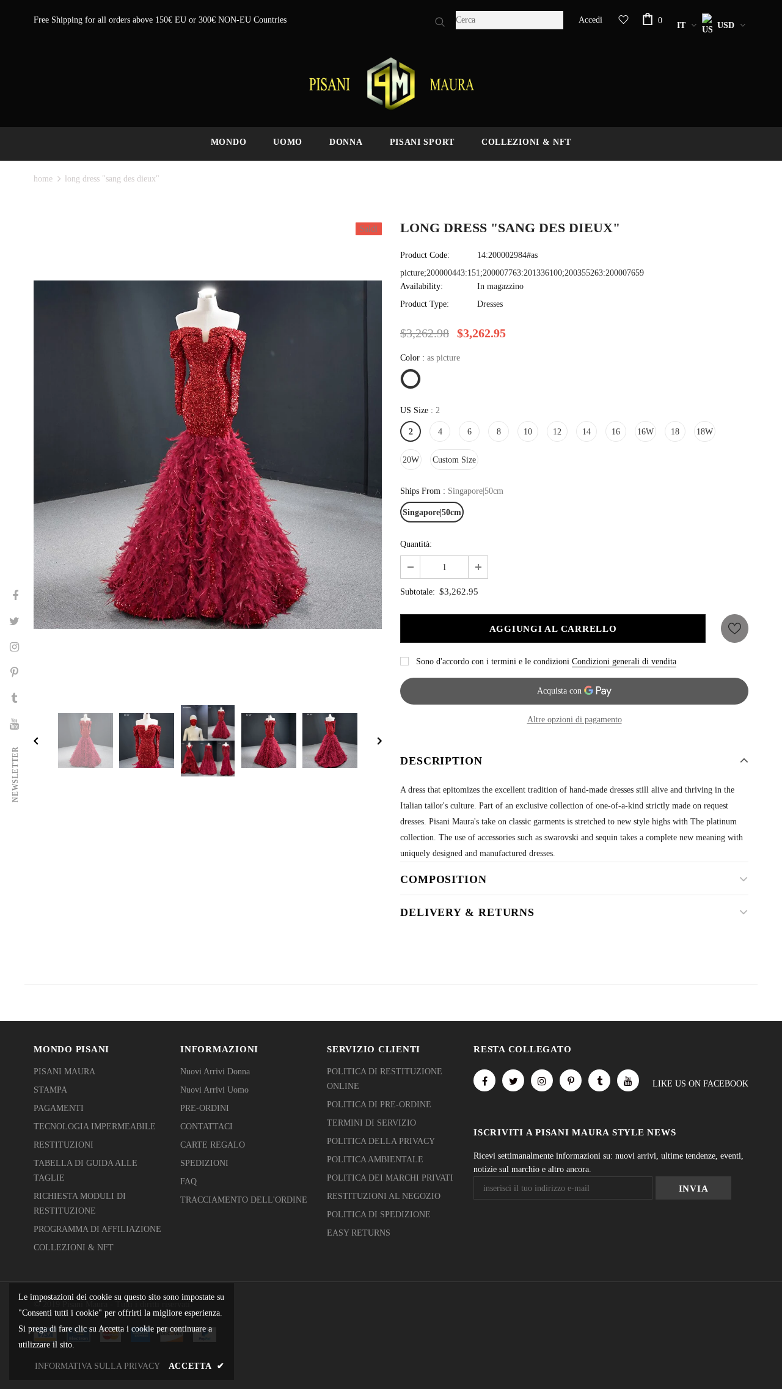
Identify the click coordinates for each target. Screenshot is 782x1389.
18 (675, 431)
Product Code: (425, 255)
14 (586, 431)
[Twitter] (513, 1080)
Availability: (421, 286)
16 (616, 431)
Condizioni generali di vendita (624, 661)
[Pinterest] (571, 1080)
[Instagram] (542, 1080)
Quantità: (416, 544)
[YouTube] (628, 1080)
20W (411, 459)
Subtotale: (417, 591)
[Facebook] (484, 1080)
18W (704, 431)
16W (645, 431)
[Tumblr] (599, 1080)
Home (43, 178)
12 (557, 431)
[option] (208, 454)
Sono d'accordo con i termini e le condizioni (492, 661)
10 (528, 431)
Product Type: (424, 304)
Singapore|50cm (432, 512)
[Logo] (391, 83)
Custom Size (454, 459)
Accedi (590, 19)
